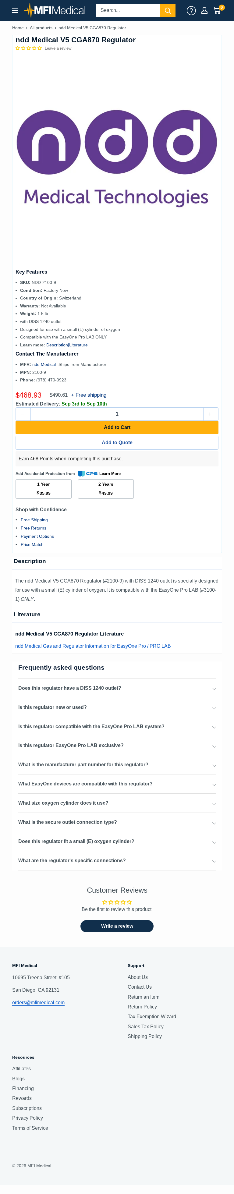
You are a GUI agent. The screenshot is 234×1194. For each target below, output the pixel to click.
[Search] (168, 10)
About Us (138, 977)
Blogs (18, 1078)
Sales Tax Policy (146, 1026)
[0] (217, 10)
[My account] (191, 10)
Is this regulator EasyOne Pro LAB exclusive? (71, 745)
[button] (29, 48)
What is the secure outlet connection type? (67, 822)
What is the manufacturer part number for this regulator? (83, 764)
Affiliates (21, 1068)
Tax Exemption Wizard (152, 1016)
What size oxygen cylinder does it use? (63, 803)
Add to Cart (117, 427)
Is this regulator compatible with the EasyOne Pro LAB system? (91, 726)
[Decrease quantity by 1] (23, 414)
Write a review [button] (117, 926)
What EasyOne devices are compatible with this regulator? (85, 783)
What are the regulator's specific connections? (72, 860)
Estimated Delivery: (38, 403)
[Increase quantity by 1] (211, 414)
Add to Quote (117, 442)
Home (18, 27)
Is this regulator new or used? (52, 707)
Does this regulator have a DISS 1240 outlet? (69, 688)
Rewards (22, 1098)
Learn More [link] (110, 473)
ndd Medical (44, 364)
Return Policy (142, 1006)
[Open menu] (15, 10)
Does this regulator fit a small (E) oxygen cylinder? (76, 841)
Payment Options (37, 536)
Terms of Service (30, 1128)
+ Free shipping (88, 395)
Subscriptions (27, 1108)
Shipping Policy (145, 1036)
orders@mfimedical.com (38, 1002)
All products (41, 27)
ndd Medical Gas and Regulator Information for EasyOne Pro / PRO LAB (93, 646)
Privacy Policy (27, 1118)
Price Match (32, 544)
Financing (23, 1088)
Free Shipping (34, 519)
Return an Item (143, 997)
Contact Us (140, 987)
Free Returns (33, 528)
